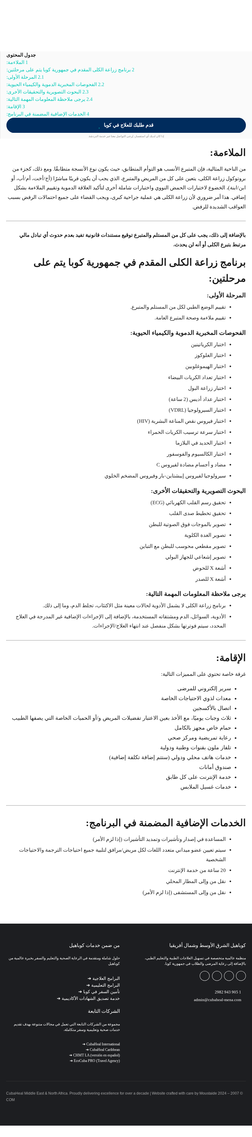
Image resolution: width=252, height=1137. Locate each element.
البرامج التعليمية (103, 985)
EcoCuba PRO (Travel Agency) (95, 1061)
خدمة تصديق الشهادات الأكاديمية (88, 998)
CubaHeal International (101, 1044)
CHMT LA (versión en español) (94, 1055)
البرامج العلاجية (104, 978)
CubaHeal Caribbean (103, 1050)
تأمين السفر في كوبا (99, 991)
